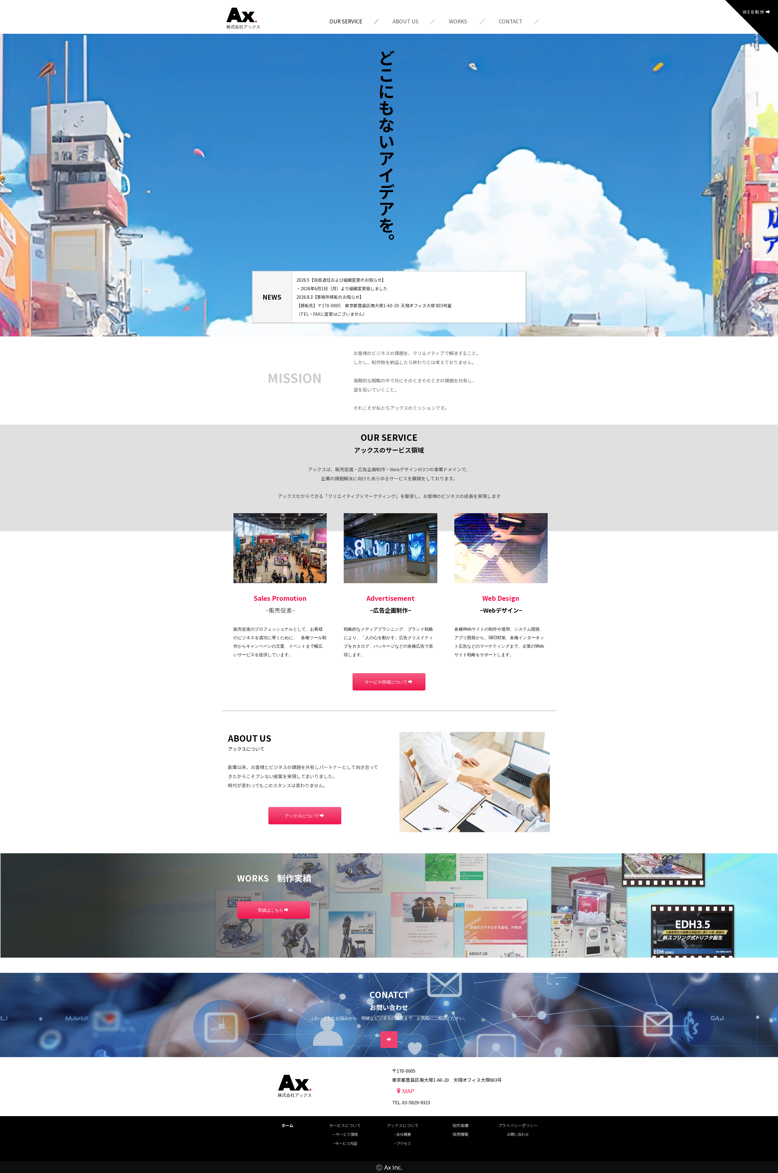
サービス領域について (386, 682)
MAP (408, 1091)
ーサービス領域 (345, 1134)
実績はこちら (270, 910)
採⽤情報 (460, 1134)
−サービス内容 (345, 1143)
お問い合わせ (518, 1134)
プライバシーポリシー (518, 1125)
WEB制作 (754, 12)
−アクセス (402, 1143)
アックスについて (302, 816)
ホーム (287, 1125)
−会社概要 (402, 1134)
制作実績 (460, 1125)
